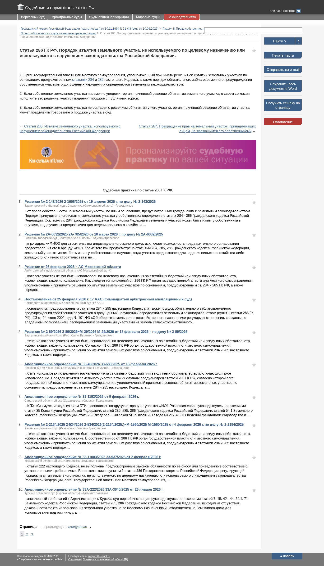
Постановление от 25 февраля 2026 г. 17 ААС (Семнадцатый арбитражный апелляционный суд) (108, 299)
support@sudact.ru (99, 556)
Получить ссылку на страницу (283, 105)
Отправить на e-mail (283, 70)
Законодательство (182, 17)
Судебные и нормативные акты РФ (60, 7)
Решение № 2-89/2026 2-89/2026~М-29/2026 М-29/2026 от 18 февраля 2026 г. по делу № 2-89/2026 (105, 332)
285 (100, 79)
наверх (286, 556)
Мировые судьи (148, 17)
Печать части (283, 55)
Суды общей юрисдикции (109, 17)
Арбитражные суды (67, 17)
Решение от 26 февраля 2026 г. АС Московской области (72, 267)
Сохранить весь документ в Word (283, 86)
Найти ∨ (280, 41)
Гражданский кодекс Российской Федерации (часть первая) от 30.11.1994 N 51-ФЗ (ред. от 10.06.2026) (89, 28)
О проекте (74, 559)
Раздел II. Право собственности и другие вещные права (200, 28)
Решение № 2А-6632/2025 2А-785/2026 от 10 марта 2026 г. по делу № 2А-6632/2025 (93, 234)
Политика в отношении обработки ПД (105, 559)
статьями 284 (83, 79)
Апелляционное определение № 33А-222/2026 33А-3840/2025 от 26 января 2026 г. (93, 489)
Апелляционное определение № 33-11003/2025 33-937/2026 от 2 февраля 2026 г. (92, 457)
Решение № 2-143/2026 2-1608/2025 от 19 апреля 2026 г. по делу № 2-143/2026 (90, 201)
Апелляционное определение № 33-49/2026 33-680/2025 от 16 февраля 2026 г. (90, 364)
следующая (77, 527)
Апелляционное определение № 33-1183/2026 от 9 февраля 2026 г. (81, 396)
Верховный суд (33, 17)
